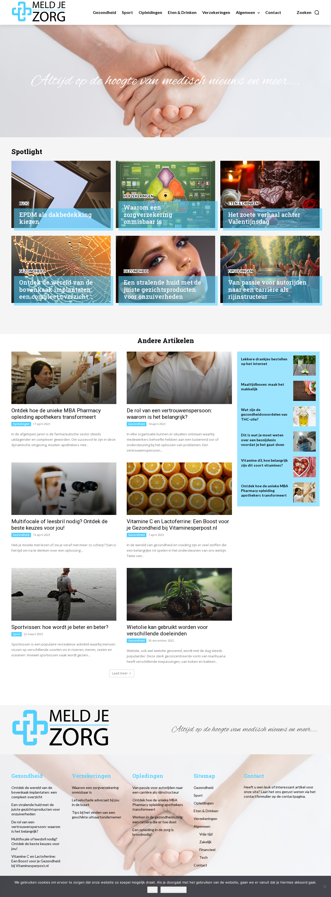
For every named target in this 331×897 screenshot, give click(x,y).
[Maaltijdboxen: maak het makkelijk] (304, 391)
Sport (16, 634)
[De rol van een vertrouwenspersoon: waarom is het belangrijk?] (179, 378)
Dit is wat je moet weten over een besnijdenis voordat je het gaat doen (262, 439)
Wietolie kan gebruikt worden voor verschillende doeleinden (167, 630)
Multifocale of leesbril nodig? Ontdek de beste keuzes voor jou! (59, 524)
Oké (152, 890)
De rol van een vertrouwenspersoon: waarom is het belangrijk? (169, 413)
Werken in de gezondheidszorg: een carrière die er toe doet (157, 819)
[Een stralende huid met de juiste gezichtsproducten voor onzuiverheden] (165, 269)
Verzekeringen (139, 196)
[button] (308, 12)
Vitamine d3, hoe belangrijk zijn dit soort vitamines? (264, 462)
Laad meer (120, 673)
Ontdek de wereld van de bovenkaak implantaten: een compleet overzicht (56, 289)
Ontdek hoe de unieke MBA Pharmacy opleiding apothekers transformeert (56, 413)
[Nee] (324, 886)
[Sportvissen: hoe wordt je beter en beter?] (63, 594)
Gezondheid (31, 271)
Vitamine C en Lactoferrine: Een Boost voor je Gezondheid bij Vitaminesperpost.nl (178, 524)
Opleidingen (240, 271)
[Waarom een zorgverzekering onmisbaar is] (165, 194)
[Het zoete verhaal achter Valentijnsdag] (270, 194)
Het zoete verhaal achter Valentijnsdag (264, 218)
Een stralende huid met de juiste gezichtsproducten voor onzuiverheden (162, 289)
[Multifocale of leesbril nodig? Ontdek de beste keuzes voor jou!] (63, 488)
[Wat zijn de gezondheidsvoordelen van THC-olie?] (304, 416)
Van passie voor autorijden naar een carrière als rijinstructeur (267, 289)
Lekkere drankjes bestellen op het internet (264, 361)
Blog (24, 203)
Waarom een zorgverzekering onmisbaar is (148, 214)
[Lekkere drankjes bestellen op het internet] (304, 365)
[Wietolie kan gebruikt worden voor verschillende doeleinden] (179, 594)
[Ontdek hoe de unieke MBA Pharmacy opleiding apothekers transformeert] (63, 378)
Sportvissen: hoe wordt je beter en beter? (59, 627)
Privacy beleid (173, 890)
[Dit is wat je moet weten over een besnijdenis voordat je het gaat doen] (304, 441)
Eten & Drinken (243, 203)
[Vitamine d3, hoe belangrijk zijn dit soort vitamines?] (304, 467)
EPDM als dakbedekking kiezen (55, 218)
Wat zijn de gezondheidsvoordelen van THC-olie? (264, 414)
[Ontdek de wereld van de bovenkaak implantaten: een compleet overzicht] (61, 269)
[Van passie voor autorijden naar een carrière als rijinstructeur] (270, 269)
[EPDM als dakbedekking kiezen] (61, 194)
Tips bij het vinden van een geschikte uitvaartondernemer (96, 814)
